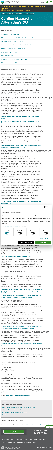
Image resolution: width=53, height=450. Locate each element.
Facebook (35, 433)
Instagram (45, 433)
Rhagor (4, 414)
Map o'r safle (33, 439)
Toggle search (47, 2)
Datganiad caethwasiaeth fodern (26, 442)
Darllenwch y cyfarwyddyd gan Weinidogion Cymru (16, 256)
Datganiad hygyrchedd (7, 439)
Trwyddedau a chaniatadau (14, 13)
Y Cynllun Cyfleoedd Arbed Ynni (11, 409)
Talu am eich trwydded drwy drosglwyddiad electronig (18, 62)
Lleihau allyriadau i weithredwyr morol (13, 48)
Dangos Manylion (44, 238)
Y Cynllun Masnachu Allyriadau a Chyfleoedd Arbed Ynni (18, 407)
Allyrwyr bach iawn (7, 55)
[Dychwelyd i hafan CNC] (10, 2)
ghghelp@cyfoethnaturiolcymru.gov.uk (12, 343)
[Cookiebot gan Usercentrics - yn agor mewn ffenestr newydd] (47, 207)
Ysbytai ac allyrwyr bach (9, 52)
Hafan (3, 13)
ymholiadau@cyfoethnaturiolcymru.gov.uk (18, 395)
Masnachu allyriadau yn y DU (10, 34)
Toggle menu (51, 2)
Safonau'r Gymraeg (22, 439)
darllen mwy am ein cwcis (11, 226)
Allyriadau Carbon (28, 13)
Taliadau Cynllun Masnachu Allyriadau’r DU (14, 59)
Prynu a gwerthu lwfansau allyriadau (12, 41)
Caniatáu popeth (43, 242)
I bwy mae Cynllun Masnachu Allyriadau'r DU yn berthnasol (19, 45)
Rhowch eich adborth (31, 424)
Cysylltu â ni (13, 431)
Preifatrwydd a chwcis (8, 442)
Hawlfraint (42, 439)
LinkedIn (42, 433)
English (42, 2)
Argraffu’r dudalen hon (45, 424)
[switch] (20, 233)
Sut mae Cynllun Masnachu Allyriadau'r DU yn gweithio (18, 37)
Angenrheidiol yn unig (26, 242)
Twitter (38, 433)
